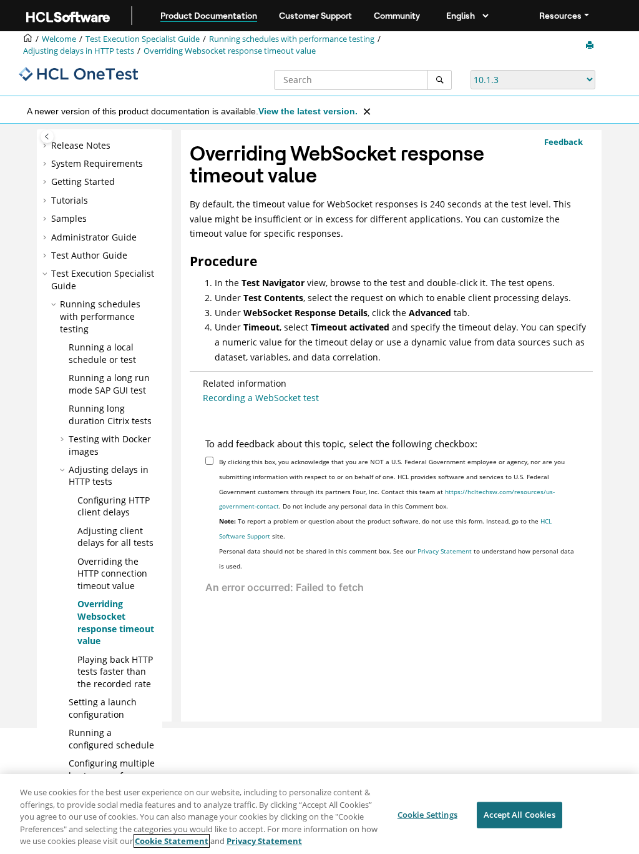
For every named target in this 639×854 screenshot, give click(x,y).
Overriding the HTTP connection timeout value (112, 573)
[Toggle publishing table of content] (47, 136)
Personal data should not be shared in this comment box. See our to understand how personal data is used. (396, 558)
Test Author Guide (89, 255)
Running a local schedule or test (102, 353)
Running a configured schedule (111, 739)
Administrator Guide (94, 237)
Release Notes (80, 145)
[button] (46, 145)
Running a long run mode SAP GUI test (109, 384)
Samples (69, 218)
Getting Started (83, 181)
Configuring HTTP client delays (113, 506)
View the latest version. (308, 111)
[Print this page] (591, 45)
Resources (560, 15)
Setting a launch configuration (103, 708)
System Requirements (97, 163)
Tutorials (69, 200)
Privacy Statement (444, 551)
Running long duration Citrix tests (110, 414)
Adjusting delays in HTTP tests (78, 51)
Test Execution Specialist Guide (142, 39)
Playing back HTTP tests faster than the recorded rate (115, 671)
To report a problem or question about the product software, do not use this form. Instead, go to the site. (385, 528)
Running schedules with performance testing (291, 39)
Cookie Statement (171, 841)
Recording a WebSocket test (261, 398)
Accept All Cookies (519, 814)
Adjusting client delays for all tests (115, 537)
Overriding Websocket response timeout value (230, 51)
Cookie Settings (427, 814)
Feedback (563, 141)
